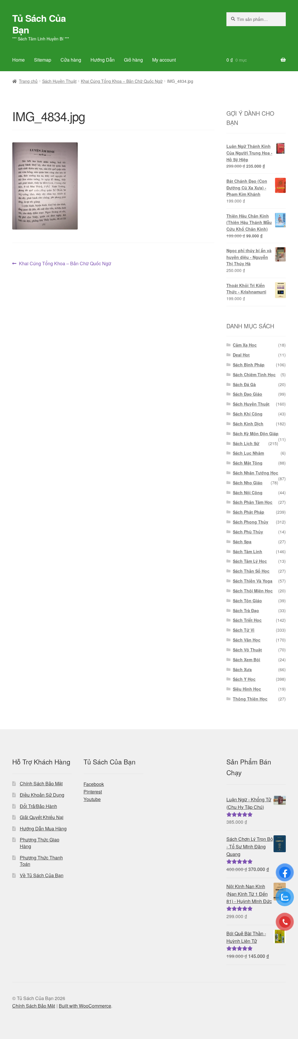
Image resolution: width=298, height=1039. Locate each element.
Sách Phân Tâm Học (252, 502)
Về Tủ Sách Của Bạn (41, 875)
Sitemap (42, 59)
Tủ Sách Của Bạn (39, 23)
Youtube (92, 799)
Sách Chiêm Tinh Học (254, 374)
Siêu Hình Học (247, 689)
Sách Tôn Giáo (247, 600)
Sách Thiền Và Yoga (252, 581)
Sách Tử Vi (243, 630)
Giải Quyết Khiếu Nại (41, 817)
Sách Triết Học (247, 620)
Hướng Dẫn (103, 59)
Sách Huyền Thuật (59, 81)
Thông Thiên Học (250, 699)
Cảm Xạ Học (245, 345)
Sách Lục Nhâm (248, 453)
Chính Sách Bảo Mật (41, 783)
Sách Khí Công (247, 414)
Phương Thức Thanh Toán (41, 861)
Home (18, 59)
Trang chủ (28, 81)
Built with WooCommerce (85, 1005)
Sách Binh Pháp (249, 365)
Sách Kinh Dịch (248, 424)
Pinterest (93, 791)
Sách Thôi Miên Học (253, 591)
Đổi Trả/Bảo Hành (38, 806)
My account (164, 59)
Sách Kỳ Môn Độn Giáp (256, 433)
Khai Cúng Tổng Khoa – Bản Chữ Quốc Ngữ (122, 81)
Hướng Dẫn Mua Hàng (43, 828)
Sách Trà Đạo (246, 610)
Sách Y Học (244, 679)
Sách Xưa (242, 669)
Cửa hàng (71, 59)
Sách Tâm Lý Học (250, 561)
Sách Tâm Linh (247, 551)
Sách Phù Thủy (248, 532)
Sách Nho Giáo (247, 483)
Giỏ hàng (133, 59)
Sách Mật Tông (247, 463)
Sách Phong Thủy (250, 522)
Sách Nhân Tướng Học (255, 473)
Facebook (94, 784)
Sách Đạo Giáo (247, 394)
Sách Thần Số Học (251, 571)
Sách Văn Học (246, 640)
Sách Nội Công (247, 492)
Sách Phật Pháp (248, 512)
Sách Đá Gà (244, 384)
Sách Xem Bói (246, 659)
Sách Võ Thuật (247, 650)
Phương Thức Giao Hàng (39, 843)
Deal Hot (241, 355)
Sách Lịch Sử (246, 443)
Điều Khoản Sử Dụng (42, 794)
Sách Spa (242, 541)
